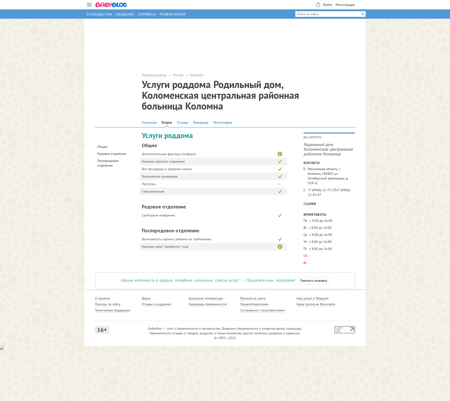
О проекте (102, 298)
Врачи (146, 298)
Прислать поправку (313, 281)
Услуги (166, 122)
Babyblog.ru (111, 5)
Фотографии (222, 122)
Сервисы (147, 14)
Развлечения (173, 14)
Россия (178, 75)
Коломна (196, 75)
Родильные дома (154, 75)
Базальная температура (206, 298)
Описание (149, 122)
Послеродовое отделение (108, 163)
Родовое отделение (111, 154)
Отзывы (182, 122)
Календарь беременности (208, 304)
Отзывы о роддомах (156, 304)
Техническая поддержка (112, 310)
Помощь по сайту (107, 304)
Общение (125, 14)
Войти (327, 4)
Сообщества (99, 14)
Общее (102, 147)
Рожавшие (201, 122)
